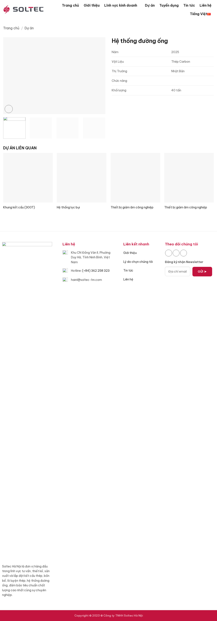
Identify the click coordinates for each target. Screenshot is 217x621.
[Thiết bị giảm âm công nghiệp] (135, 178)
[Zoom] (9, 109)
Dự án (150, 5)
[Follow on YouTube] (183, 253)
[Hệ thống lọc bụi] (81, 178)
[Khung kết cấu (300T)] (28, 178)
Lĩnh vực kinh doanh (120, 5)
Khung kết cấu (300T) (19, 207)
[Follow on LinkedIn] (176, 253)
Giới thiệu (92, 5)
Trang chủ (70, 5)
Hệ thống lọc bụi (68, 207)
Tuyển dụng (169, 5)
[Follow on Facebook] (168, 253)
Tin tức (189, 5)
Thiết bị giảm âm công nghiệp (132, 207)
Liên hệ (205, 5)
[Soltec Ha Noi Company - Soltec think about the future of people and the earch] (23, 9)
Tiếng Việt (198, 14)
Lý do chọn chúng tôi (138, 262)
